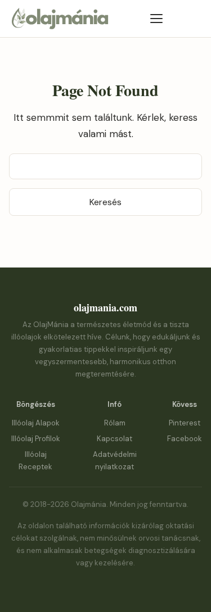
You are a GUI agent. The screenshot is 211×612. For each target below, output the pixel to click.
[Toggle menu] (156, 19)
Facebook (184, 438)
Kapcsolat (114, 438)
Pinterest (184, 423)
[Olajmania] (59, 27)
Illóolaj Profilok (35, 438)
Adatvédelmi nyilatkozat (115, 461)
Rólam (114, 423)
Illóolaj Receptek (35, 461)
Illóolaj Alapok (36, 423)
